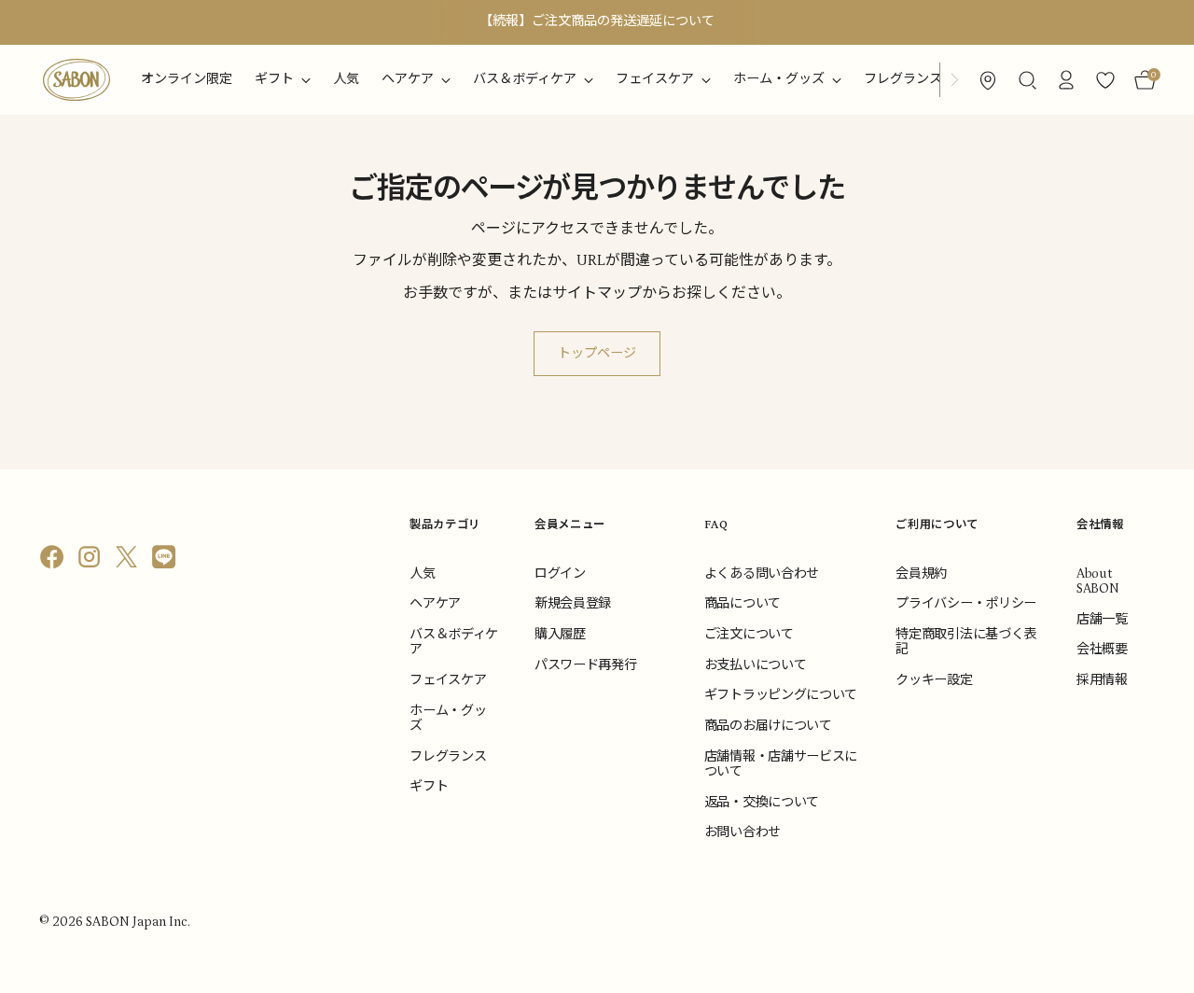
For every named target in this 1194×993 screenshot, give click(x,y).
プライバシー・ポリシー (965, 603)
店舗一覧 (1102, 619)
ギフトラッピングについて (780, 695)
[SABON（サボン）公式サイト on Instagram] (91, 561)
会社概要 (1102, 649)
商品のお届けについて (768, 726)
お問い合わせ (742, 832)
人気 (422, 573)
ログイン (560, 573)
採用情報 (1102, 680)
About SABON (1097, 581)
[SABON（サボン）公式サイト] (76, 80)
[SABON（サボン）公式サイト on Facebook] (54, 561)
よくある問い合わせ (761, 573)
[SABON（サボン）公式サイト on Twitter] (129, 561)
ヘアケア (435, 603)
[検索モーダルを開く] (1027, 80)
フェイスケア (448, 680)
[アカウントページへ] (1066, 80)
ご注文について (749, 634)
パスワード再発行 (585, 665)
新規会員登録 (573, 603)
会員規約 (921, 573)
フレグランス (448, 756)
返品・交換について (761, 802)
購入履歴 (560, 634)
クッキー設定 (934, 680)
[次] (954, 80)
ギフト (429, 786)
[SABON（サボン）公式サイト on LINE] (166, 561)
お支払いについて (755, 665)
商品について (742, 603)
